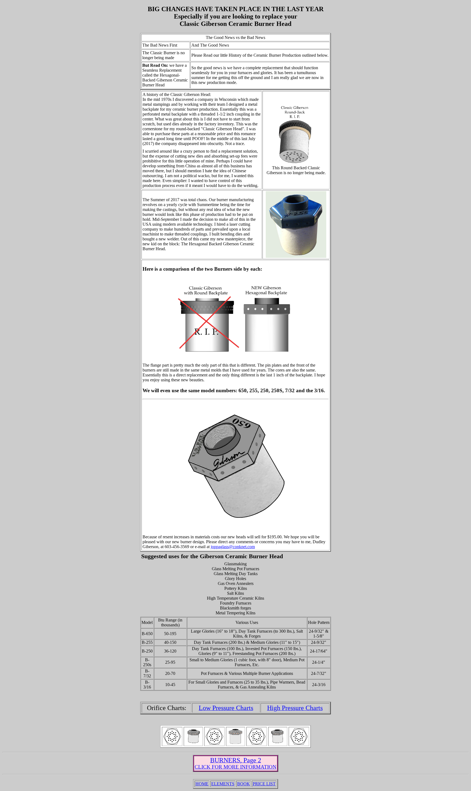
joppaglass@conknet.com (233, 546)
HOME (202, 783)
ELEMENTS (222, 783)
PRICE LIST (264, 783)
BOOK (243, 783)
